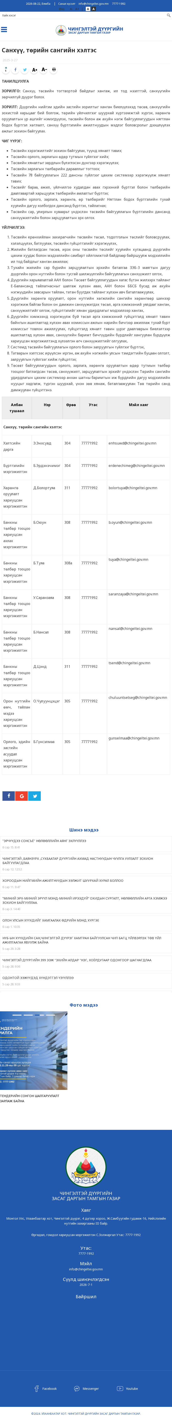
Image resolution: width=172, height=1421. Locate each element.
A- (71, 9)
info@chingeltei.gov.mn (94, 4)
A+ (77, 9)
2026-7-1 (86, 1284)
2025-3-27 (10, 60)
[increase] (34, 70)
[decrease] (43, 70)
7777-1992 (118, 4)
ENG (61, 9)
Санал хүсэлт (66, 4)
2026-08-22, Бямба (38, 4)
